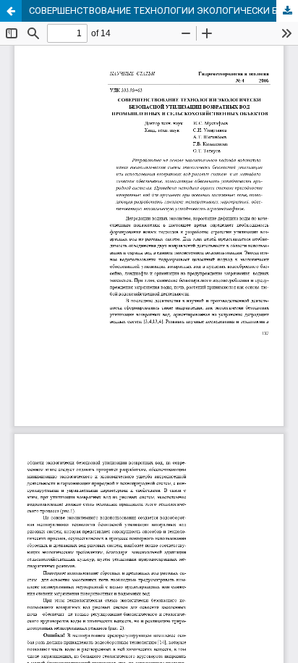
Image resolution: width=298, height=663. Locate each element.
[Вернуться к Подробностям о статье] (11, 11)
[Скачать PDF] (287, 11)
